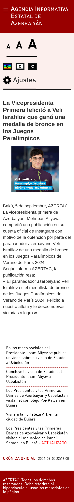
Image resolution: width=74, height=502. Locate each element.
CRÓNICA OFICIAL (19, 459)
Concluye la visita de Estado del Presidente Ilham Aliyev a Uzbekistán (34, 377)
